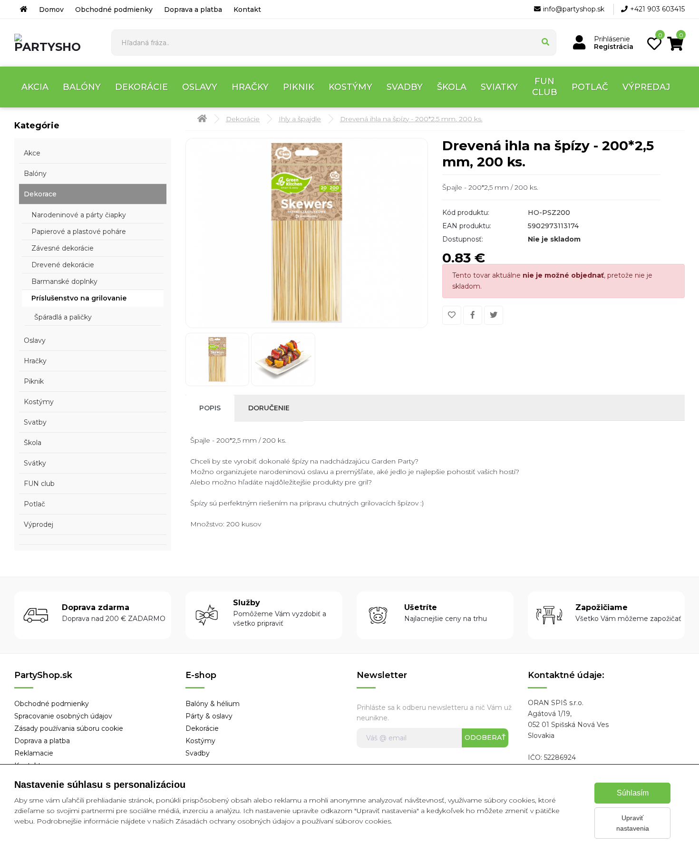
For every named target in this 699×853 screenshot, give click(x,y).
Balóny (82, 87)
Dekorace (40, 194)
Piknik (298, 87)
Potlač (590, 87)
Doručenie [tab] (269, 408)
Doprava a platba (193, 9)
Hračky (250, 87)
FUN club (544, 86)
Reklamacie (33, 753)
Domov (51, 9)
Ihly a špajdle (300, 119)
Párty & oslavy (209, 716)
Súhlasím (633, 793)
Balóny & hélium (212, 703)
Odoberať (485, 737)
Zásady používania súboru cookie (68, 728)
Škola (451, 87)
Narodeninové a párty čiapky (78, 215)
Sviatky (499, 87)
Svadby (405, 87)
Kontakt (247, 9)
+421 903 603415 (657, 9)
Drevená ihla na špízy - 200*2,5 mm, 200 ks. (411, 119)
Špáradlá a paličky (63, 317)
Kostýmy (350, 87)
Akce (32, 153)
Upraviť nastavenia (632, 823)
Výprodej (38, 524)
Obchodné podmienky (114, 9)
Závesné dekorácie (62, 248)
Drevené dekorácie (62, 265)
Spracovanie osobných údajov (63, 716)
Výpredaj (646, 87)
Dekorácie (141, 87)
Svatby (35, 422)
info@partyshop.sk (573, 9)
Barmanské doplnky (64, 281)
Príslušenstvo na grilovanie (78, 298)
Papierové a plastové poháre (78, 231)
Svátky (35, 463)
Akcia (35, 87)
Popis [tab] (210, 408)
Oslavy (199, 87)
